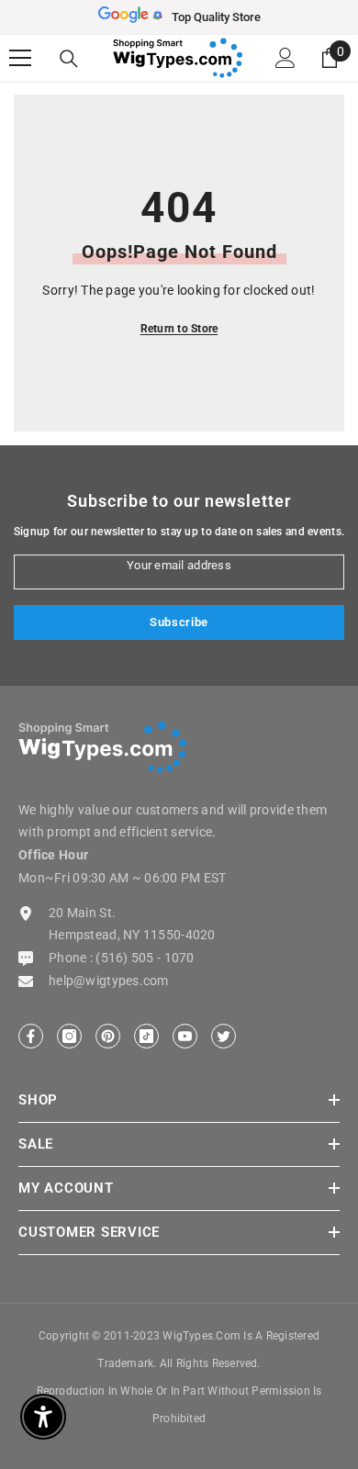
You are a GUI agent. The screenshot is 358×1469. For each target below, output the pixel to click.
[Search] (69, 59)
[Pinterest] (107, 1036)
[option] (179, 17)
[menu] (20, 58)
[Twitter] (223, 1036)
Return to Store (179, 328)
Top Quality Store (216, 17)
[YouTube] (185, 1036)
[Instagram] (69, 1036)
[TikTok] (146, 1036)
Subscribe (179, 622)
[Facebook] (30, 1036)
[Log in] (285, 58)
